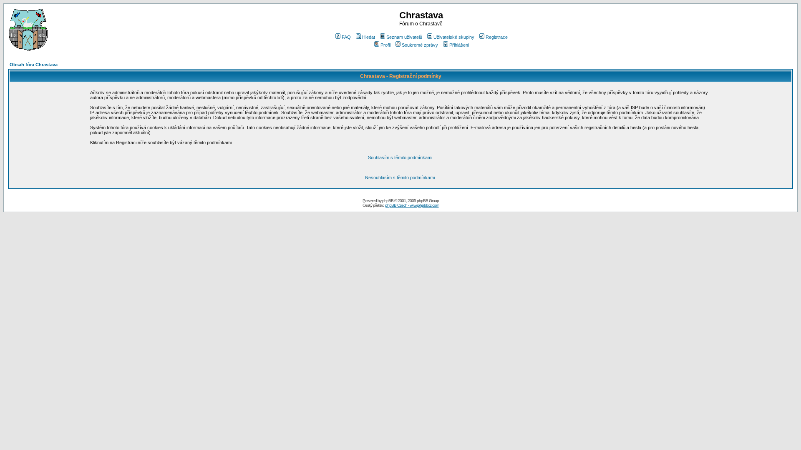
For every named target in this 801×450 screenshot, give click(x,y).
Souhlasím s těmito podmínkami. (400, 157)
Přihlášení (459, 45)
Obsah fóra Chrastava (34, 64)
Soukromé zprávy (420, 45)
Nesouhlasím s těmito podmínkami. (400, 177)
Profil (385, 45)
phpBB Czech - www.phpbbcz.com (412, 205)
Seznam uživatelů (404, 37)
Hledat (368, 37)
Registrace (497, 37)
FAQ (346, 37)
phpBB (387, 200)
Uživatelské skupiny (453, 37)
